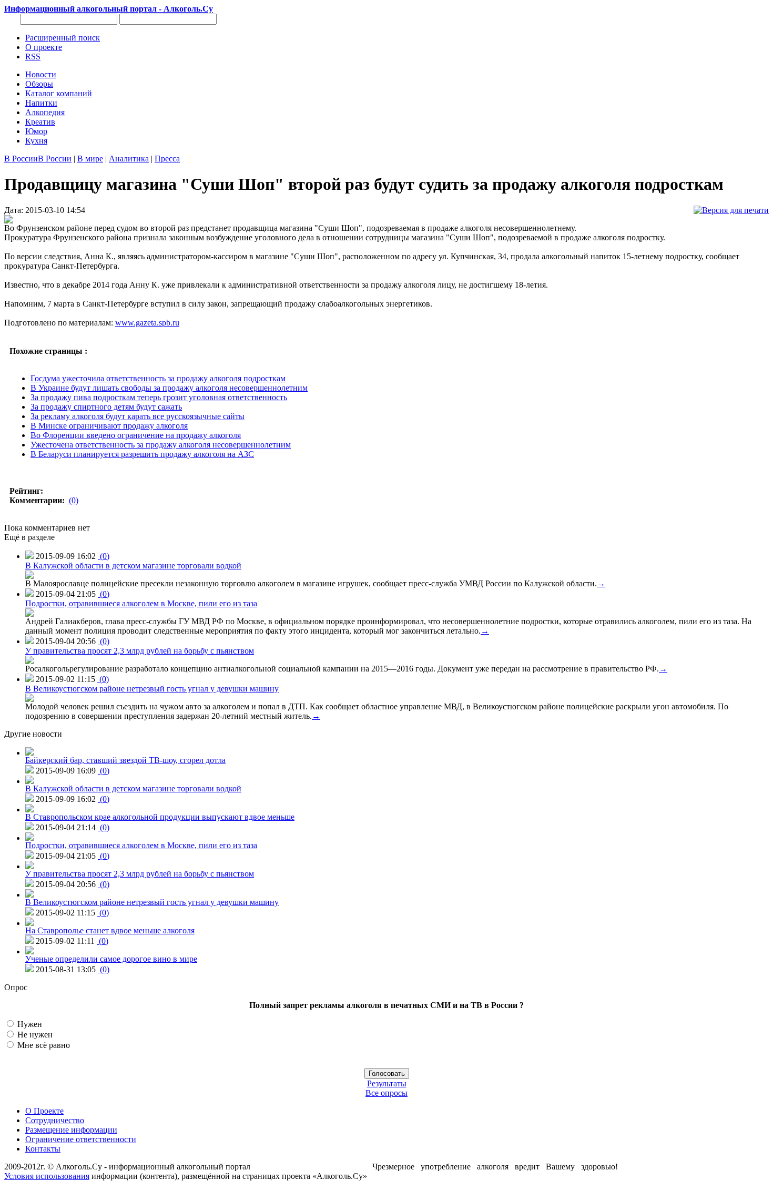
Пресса (167, 158)
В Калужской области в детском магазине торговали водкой (133, 565)
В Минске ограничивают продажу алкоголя (109, 425)
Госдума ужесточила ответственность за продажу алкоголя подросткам (158, 378)
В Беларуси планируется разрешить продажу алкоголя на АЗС (142, 454)
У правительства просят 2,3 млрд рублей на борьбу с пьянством (139, 650)
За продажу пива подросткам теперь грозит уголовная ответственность (158, 397)
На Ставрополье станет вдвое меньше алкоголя (110, 930)
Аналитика (129, 158)
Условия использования (46, 1176)
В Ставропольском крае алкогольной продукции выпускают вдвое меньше (159, 816)
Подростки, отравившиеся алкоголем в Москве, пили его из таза (141, 603)
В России (21, 158)
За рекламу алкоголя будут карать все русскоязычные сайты (137, 416)
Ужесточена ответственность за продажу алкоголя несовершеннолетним (160, 444)
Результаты (386, 1083)
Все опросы (386, 1092)
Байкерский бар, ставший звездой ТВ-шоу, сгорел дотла (125, 760)
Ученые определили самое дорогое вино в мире (111, 958)
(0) (72, 500)
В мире (90, 158)
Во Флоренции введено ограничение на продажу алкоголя (135, 435)
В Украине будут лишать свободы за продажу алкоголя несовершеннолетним (169, 387)
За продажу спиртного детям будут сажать (106, 406)
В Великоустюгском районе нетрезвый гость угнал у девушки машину (152, 688)
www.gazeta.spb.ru (147, 322)
